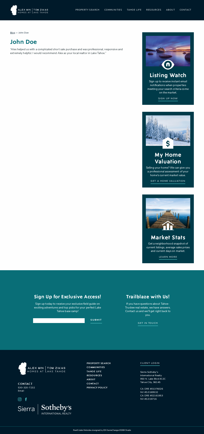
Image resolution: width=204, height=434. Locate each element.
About (170, 10)
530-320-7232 (26, 388)
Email (21, 391)
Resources (153, 10)
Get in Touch (148, 323)
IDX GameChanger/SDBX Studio (117, 430)
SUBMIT (96, 320)
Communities (113, 10)
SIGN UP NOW (168, 98)
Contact (185, 10)
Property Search (88, 10)
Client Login (150, 363)
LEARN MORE (168, 257)
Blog (12, 33)
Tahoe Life (134, 10)
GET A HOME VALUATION (168, 181)
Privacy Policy (97, 387)
